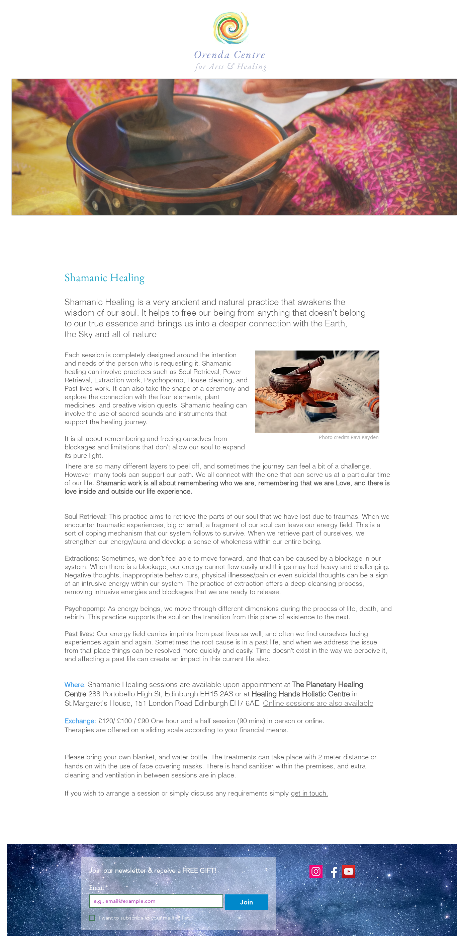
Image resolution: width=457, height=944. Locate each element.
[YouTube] (348, 871)
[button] (234, 147)
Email (98, 887)
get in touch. (309, 793)
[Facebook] (332, 871)
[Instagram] (316, 871)
